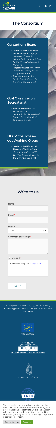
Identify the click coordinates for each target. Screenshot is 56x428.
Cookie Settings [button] (11, 422)
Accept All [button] (27, 422)
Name (11, 204)
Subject (11, 227)
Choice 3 (16, 258)
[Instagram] (50, 6)
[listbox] (28, 230)
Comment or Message (19, 237)
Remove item (43, 230)
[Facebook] (46, 6)
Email (11, 215)
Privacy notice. (35, 264)
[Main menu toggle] (40, 6)
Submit (17, 286)
